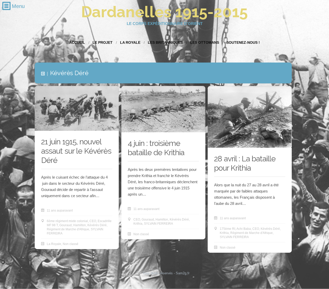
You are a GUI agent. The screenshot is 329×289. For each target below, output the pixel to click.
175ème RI (227, 229)
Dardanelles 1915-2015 (164, 12)
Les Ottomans (204, 42)
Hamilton (79, 225)
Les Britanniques (165, 42)
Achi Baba (243, 229)
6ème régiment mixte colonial (67, 221)
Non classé (70, 244)
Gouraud (65, 225)
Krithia (137, 223)
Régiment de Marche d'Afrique (68, 229)
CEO (92, 221)
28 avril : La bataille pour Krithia (245, 163)
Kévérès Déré (97, 225)
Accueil (77, 42)
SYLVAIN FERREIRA (158, 223)
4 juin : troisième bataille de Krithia (156, 148)
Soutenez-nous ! (243, 42)
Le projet (103, 42)
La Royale (130, 42)
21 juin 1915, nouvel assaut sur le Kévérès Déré (76, 151)
